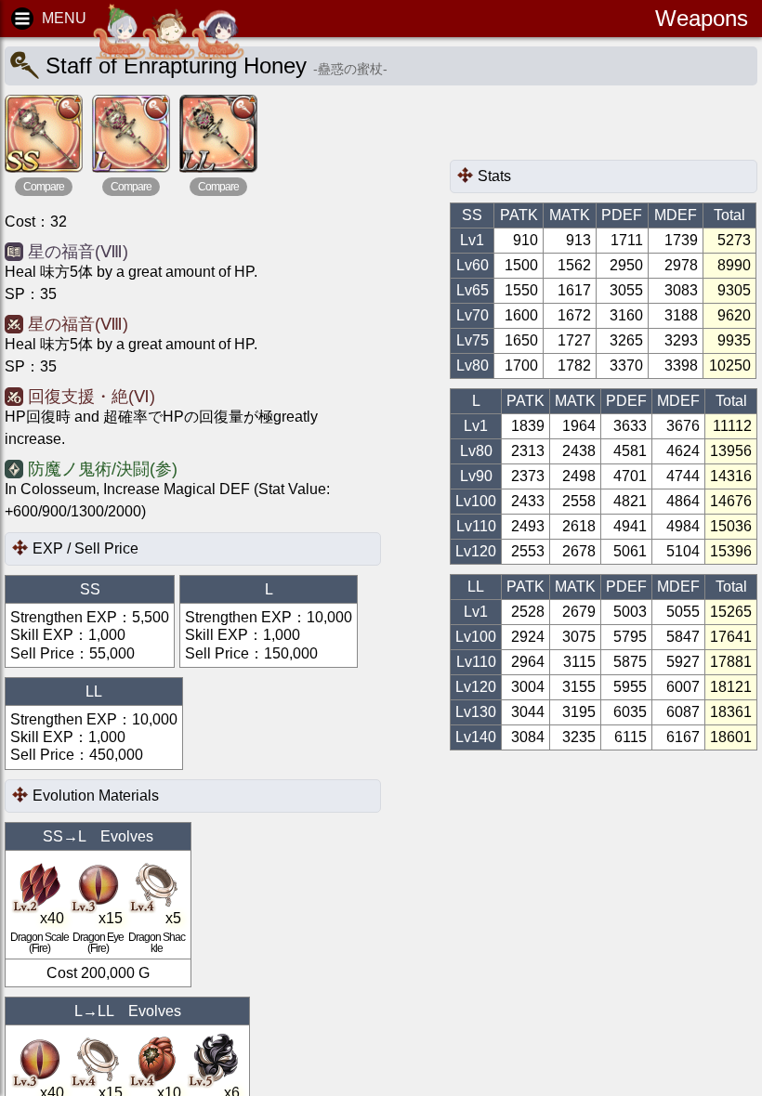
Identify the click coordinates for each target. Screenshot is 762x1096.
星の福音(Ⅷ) (78, 251)
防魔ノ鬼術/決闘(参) (102, 469)
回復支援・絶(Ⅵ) (91, 396)
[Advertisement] (598, 127)
